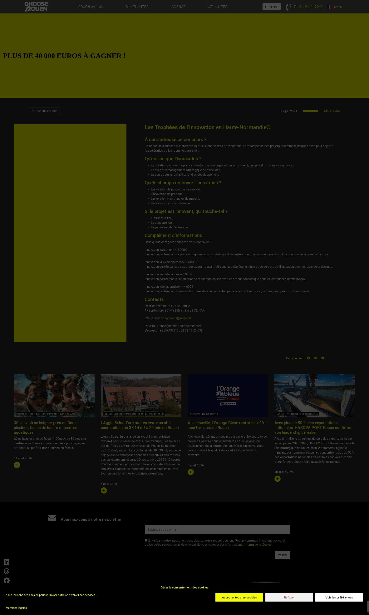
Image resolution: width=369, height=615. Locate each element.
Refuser (289, 597)
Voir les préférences (339, 597)
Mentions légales (16, 607)
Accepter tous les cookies (239, 597)
